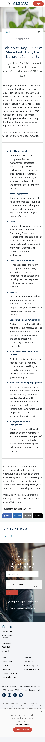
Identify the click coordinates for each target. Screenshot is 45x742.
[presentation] (24, 585)
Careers (5, 665)
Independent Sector (20, 508)
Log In (38, 3)
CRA (4, 690)
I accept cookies (22, 729)
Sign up (12, 593)
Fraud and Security (31, 669)
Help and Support (31, 665)
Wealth (5, 651)
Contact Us (28, 661)
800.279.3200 (7, 631)
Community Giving (9, 673)
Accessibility (36, 686)
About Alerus (7, 661)
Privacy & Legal (24, 686)
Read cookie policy (22, 724)
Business (6, 647)
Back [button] (8, 32)
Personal (6, 643)
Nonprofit (8, 536)
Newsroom (6, 669)
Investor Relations (9, 677)
